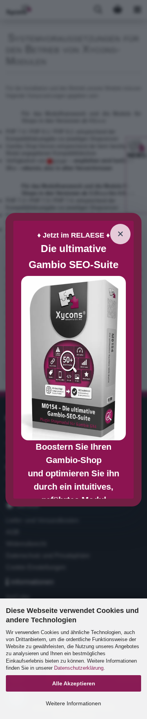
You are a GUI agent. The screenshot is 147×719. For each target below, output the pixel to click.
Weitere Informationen (73, 703)
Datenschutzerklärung (78, 668)
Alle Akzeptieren (73, 683)
